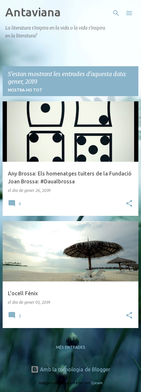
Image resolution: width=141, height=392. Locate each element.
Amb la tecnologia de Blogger (74, 369)
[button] (129, 203)
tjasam (97, 383)
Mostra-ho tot (25, 90)
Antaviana (33, 12)
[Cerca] (116, 13)
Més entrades (70, 347)
